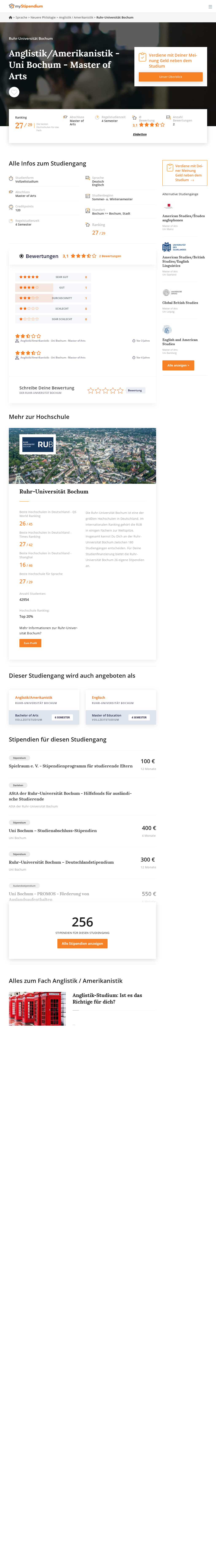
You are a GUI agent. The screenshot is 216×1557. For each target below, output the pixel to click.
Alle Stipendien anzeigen (82, 943)
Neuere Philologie (43, 17)
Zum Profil (30, 643)
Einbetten (140, 134)
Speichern (14, 92)
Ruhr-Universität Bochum (53, 491)
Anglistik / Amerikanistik (76, 17)
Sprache (21, 17)
